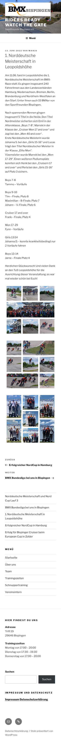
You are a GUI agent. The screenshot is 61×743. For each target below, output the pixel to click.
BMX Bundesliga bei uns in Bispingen (27, 507)
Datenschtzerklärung (16, 730)
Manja (32, 50)
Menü (32, 38)
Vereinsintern (13, 592)
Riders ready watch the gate (26, 22)
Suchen (9, 671)
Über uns (10, 564)
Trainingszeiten (14, 578)
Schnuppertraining (16, 585)
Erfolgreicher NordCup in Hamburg (26, 525)
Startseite (11, 557)
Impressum (12, 699)
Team (8, 571)
